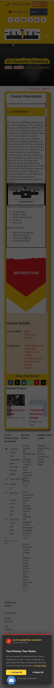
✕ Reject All (38, 672)
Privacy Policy (40, 665)
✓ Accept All (16, 672)
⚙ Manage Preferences (27, 678)
